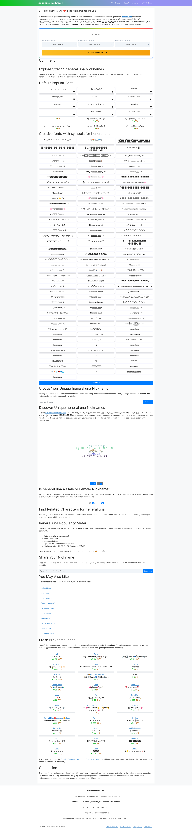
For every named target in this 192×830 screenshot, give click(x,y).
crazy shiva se (46, 598)
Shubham (135, 738)
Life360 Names (147, 3)
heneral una (127, 17)
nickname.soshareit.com (55, 413)
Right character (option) (122, 40)
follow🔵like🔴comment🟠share (57, 718)
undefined (135, 664)
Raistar (57, 674)
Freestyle (57, 728)
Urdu (57, 695)
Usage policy (137, 827)
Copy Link (148, 571)
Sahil (96, 738)
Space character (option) (86, 40)
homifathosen (46, 613)
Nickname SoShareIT (50, 2)
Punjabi (96, 718)
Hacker (135, 718)
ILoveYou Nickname (131, 3)
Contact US (148, 827)
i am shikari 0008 (48, 623)
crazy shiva (45, 593)
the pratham (46, 618)
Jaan (96, 685)
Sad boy (135, 749)
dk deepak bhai (47, 608)
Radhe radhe (57, 685)
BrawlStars (135, 695)
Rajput (57, 738)
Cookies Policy (125, 827)
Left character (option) (49, 40)
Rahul (96, 654)
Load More (96, 383)
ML (57, 654)
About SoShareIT (112, 827)
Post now (148, 402)
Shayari (96, 664)
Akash (96, 728)
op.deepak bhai (47, 633)
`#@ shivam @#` (48, 603)
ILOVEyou (57, 664)
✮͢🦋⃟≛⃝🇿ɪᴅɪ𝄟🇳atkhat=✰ (96, 674)
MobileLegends (135, 728)
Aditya (135, 705)
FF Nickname (115, 3)
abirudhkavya (46, 588)
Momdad (135, 685)
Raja (57, 705)
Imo (135, 654)
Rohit (57, 749)
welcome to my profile (96, 705)
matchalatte (46, 628)
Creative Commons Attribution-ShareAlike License (81, 759)
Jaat (96, 749)
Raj (96, 695)
